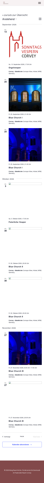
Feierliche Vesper (17, 222)
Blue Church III (16, 371)
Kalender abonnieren (20, 444)
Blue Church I (15, 117)
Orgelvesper (15, 67)
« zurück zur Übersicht (15, 15)
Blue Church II (16, 266)
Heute (22, 436)
